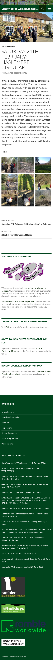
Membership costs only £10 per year (17, 301)
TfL (7, 327)
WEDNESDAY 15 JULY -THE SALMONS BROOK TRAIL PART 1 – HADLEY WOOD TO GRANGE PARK (26, 530)
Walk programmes (9, 438)
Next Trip (5, 422)
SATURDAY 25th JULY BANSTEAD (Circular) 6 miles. (25, 508)
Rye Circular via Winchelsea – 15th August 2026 (23, 463)
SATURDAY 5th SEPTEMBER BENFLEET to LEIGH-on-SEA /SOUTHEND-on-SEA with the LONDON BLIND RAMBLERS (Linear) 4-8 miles (25, 500)
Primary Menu (49, 8)
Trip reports (6, 428)
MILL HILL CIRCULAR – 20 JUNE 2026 (19, 553)
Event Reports (7, 412)
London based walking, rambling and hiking (20, 8)
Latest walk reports (10, 417)
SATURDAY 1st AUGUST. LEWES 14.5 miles (21, 492)
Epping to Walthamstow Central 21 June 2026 (22, 567)
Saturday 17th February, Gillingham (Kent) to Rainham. (26, 222)
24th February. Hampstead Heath (16, 233)
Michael (23, 73)
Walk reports (8, 46)
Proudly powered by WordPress (13, 656)
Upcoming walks (8, 433)
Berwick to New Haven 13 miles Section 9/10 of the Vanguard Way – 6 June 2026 (24, 546)
